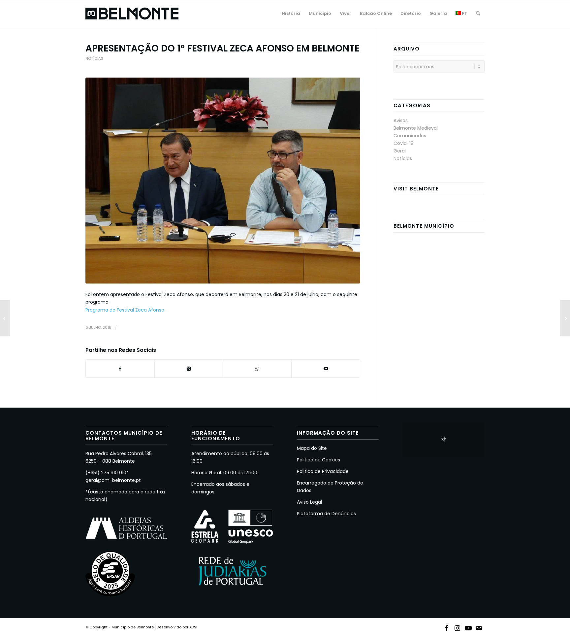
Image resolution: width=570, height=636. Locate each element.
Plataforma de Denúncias (326, 513)
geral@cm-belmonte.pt (113, 480)
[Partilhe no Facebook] (120, 368)
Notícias (94, 58)
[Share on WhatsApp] (257, 368)
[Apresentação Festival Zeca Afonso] (222, 181)
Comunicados (410, 135)
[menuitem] (290, 13)
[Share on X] (189, 368)
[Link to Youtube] (468, 627)
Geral (400, 151)
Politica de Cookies (318, 459)
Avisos (401, 120)
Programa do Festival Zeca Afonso (124, 310)
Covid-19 (404, 143)
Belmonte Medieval (416, 128)
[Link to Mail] (479, 627)
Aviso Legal (309, 502)
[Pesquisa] (478, 13)
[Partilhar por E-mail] (326, 368)
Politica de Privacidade (323, 471)
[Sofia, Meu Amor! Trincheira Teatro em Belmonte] (565, 318)
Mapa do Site (312, 448)
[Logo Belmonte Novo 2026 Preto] (131, 13)
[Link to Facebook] (447, 627)
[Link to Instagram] (457, 627)
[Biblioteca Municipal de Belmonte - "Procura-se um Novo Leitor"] (5, 318)
